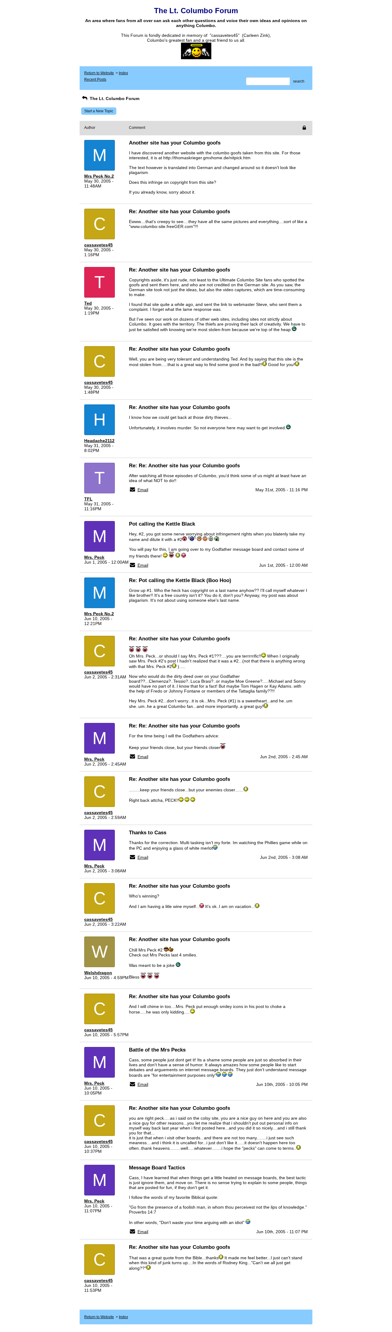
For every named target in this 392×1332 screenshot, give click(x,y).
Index (123, 73)
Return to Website (99, 73)
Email (143, 489)
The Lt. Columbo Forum (114, 98)
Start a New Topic (98, 111)
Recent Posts (95, 79)
